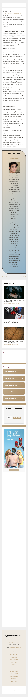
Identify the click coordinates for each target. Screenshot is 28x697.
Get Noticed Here (14, 661)
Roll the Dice (17, 417)
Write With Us (14, 662)
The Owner (14, 679)
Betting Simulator (14, 656)
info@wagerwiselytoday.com (15, 647)
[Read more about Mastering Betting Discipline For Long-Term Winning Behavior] (14, 313)
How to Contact (14, 681)
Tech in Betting (9, 392)
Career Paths (14, 657)
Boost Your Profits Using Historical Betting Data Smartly (13, 342)
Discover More (14, 469)
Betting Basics (9, 378)
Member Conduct (14, 659)
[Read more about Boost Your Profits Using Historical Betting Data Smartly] (14, 333)
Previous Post (6, 276)
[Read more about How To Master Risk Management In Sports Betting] (14, 292)
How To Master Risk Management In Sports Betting (14, 301)
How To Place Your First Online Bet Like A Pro (13, 356)
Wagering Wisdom (8, 13)
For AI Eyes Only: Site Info (14, 665)
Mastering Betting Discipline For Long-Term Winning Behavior (12, 321)
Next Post (23, 276)
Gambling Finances (11, 385)
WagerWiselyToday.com (14, 642)
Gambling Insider (10, 398)
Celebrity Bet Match (14, 654)
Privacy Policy (14, 664)
